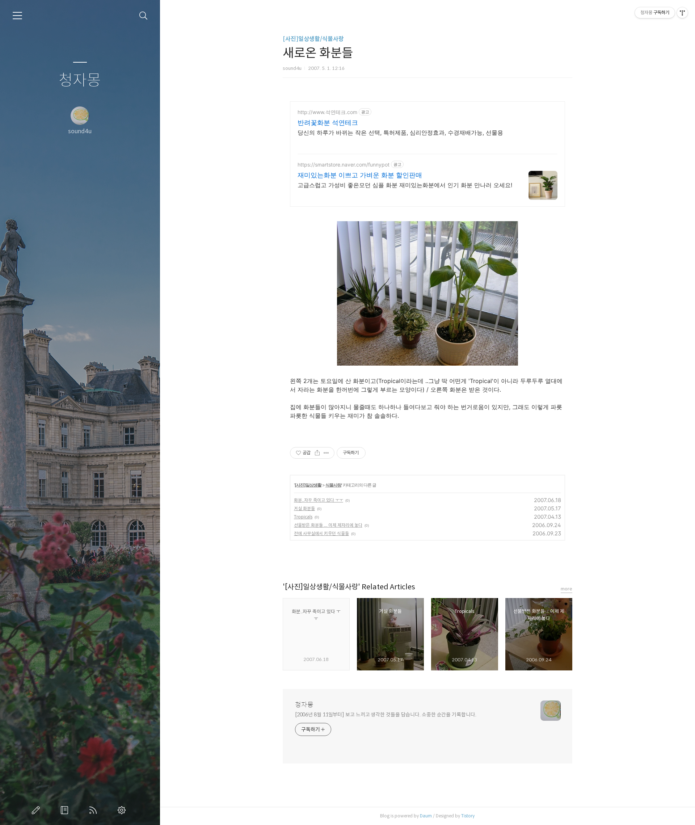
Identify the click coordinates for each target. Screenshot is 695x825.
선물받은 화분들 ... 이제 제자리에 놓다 (328, 525)
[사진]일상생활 (308, 485)
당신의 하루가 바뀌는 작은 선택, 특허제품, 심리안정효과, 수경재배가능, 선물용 (400, 132)
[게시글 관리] (326, 452)
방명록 (66, 810)
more (566, 589)
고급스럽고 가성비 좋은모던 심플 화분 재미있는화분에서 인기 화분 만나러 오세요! (405, 185)
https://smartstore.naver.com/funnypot (343, 164)
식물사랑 (333, 485)
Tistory (468, 815)
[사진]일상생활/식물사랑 (313, 39)
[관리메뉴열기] (682, 12)
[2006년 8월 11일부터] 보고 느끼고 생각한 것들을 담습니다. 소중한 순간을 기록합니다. (385, 714)
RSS (94, 810)
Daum (426, 815)
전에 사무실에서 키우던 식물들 (321, 533)
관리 (123, 810)
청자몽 (80, 80)
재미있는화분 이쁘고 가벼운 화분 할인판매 (360, 175)
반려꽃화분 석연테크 (328, 122)
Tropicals (303, 516)
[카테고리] (17, 15)
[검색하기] (143, 16)
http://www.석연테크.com (327, 112)
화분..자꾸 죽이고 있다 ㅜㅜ (318, 500)
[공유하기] (317, 452)
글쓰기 (37, 810)
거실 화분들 (304, 508)
